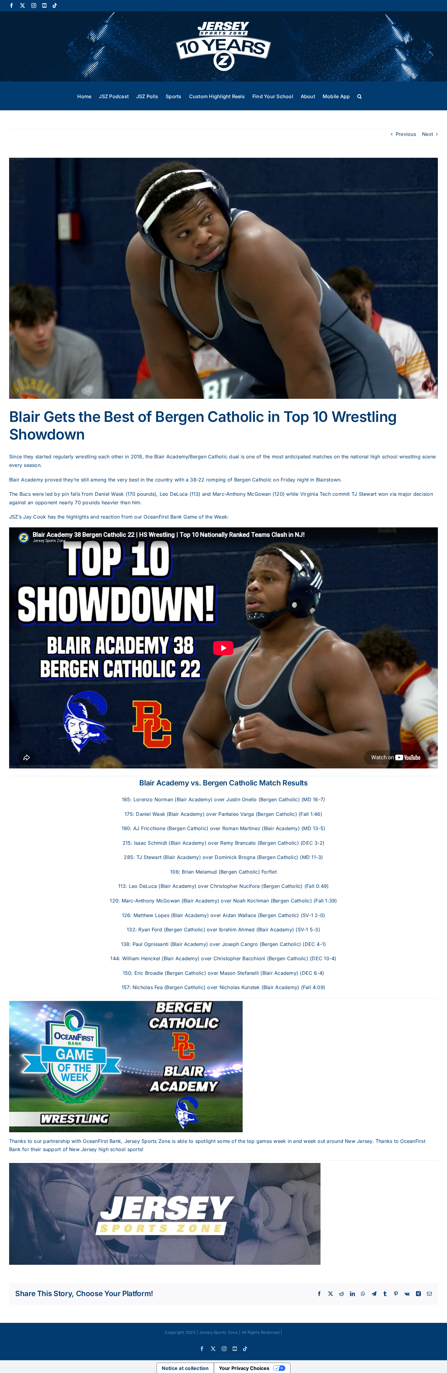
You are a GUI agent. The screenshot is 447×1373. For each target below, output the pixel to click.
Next (427, 134)
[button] (359, 95)
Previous (406, 134)
